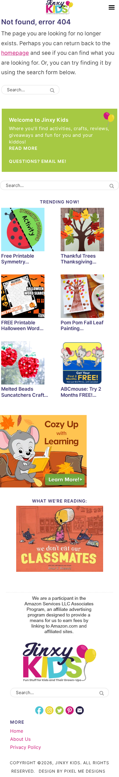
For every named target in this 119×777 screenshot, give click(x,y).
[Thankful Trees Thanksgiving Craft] (89, 230)
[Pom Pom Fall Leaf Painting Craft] (89, 297)
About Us (20, 739)
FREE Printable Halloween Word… (22, 325)
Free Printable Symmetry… (17, 259)
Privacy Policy (25, 747)
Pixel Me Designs (84, 771)
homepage (15, 53)
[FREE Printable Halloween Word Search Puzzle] (29, 297)
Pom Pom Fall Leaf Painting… (82, 325)
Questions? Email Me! (37, 161)
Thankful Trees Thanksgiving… (78, 259)
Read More (23, 148)
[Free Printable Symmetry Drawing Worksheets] (29, 230)
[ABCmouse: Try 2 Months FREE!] (89, 363)
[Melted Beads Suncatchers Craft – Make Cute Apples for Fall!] (29, 363)
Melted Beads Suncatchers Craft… (24, 392)
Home (16, 731)
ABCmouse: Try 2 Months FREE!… (81, 392)
